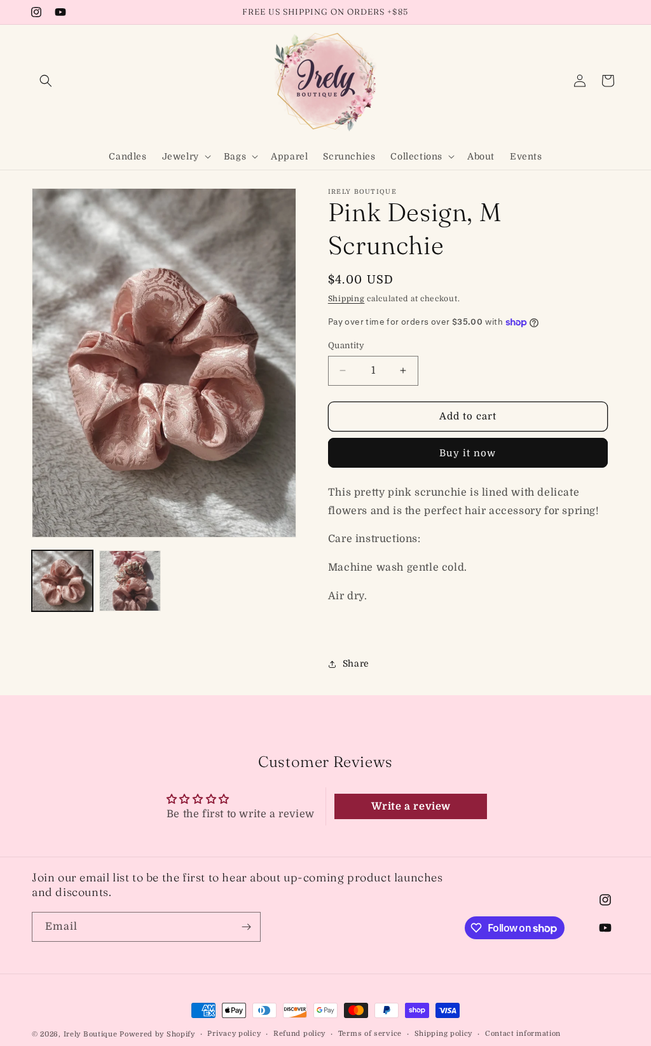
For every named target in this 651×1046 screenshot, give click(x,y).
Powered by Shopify (157, 1034)
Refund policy (299, 1033)
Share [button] (356, 663)
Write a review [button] (411, 806)
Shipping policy (444, 1033)
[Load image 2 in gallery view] (129, 580)
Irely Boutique (91, 1034)
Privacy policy (234, 1033)
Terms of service (370, 1033)
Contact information (523, 1033)
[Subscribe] (246, 927)
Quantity (346, 345)
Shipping (346, 298)
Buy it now (467, 453)
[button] (46, 81)
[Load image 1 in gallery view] (62, 580)
